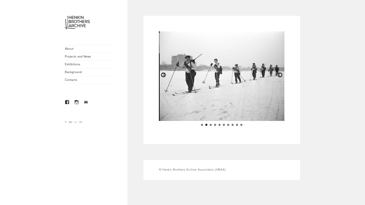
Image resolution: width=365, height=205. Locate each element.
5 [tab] (219, 125)
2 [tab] (206, 125)
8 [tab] (233, 125)
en (70, 122)
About (69, 48)
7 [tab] (228, 125)
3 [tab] (211, 125)
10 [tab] (241, 125)
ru (75, 122)
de (81, 122)
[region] (221, 76)
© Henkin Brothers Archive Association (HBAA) (192, 169)
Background (73, 72)
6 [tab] (224, 125)
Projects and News (78, 56)
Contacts (71, 80)
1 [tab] (202, 125)
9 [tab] (237, 125)
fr (66, 122)
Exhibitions (72, 64)
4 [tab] (215, 125)
